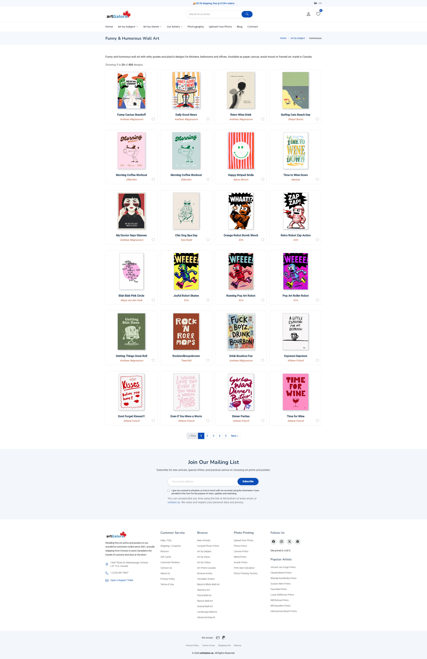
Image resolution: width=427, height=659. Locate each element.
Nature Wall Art (205, 601)
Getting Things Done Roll (131, 356)
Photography (196, 26)
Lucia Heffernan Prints (282, 594)
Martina (295, 179)
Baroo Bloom (241, 179)
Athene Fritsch (296, 360)
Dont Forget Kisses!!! (131, 416)
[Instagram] (282, 542)
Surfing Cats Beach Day (295, 114)
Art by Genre (203, 557)
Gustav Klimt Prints (281, 583)
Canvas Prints (241, 551)
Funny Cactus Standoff (131, 114)
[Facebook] (274, 542)
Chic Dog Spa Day (186, 235)
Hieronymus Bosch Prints (284, 611)
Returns (164, 551)
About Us (165, 573)
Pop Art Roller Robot (296, 295)
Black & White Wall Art (208, 584)
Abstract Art (203, 590)
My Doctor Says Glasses (131, 235)
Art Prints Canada (206, 568)
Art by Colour (204, 562)
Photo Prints (240, 546)
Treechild (186, 360)
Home (109, 26)
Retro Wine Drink (240, 114)
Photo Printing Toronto (246, 573)
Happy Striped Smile (241, 175)
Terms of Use (167, 584)
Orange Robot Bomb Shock (241, 235)
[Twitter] (290, 542)
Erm (241, 239)
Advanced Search (206, 617)
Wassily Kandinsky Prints (283, 578)
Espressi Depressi (295, 356)
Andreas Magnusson (131, 119)
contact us (174, 502)
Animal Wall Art (205, 606)
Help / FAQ (165, 540)
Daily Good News (186, 114)
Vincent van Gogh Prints (283, 567)
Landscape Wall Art (207, 612)
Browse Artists (204, 573)
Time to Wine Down (295, 175)
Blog (239, 26)
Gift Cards (165, 557)
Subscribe (248, 481)
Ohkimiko (131, 179)
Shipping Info (224, 645)
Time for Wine (295, 416)
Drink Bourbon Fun (241, 356)
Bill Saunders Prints (281, 605)
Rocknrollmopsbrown (186, 356)
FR (320, 3)
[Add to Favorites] (153, 119)
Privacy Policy (167, 579)
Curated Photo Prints (208, 546)
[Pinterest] (298, 542)
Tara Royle (186, 239)
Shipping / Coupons (170, 546)
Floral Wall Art (204, 595)
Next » (234, 435)
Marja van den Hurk (131, 300)
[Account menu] (308, 14)
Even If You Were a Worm (186, 416)
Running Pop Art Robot (240, 295)
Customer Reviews (170, 562)
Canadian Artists (206, 579)
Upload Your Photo (220, 26)
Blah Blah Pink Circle (131, 295)
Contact (252, 26)
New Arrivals (203, 540)
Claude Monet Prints (281, 572)
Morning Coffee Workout (131, 175)
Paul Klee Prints (279, 589)
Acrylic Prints (240, 562)
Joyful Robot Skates (186, 295)
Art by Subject (298, 38)
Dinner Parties (241, 416)
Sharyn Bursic (295, 119)
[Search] (247, 14)
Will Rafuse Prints (280, 600)
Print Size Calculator (244, 568)
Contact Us (166, 568)
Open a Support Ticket (121, 580)
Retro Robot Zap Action (296, 235)
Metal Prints (240, 557)
